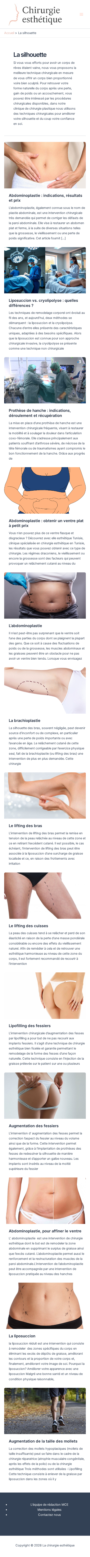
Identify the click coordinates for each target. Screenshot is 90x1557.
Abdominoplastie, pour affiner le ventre (45, 1231)
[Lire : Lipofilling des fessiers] (45, 995)
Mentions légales (49, 1510)
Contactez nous (49, 1515)
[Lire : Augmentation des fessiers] (45, 1095)
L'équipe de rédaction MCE (49, 1505)
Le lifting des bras (25, 825)
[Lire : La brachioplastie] (45, 690)
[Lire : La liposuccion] (45, 1306)
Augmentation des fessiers (34, 1125)
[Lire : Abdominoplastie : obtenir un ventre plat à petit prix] (45, 490)
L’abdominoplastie (25, 625)
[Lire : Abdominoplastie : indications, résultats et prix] (45, 165)
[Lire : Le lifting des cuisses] (45, 895)
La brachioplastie (24, 720)
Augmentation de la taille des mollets (43, 1441)
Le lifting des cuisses (28, 925)
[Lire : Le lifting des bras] (45, 795)
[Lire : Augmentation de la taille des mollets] (45, 1411)
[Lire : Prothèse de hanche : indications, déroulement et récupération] (45, 380)
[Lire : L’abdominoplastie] (45, 595)
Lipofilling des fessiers (30, 1025)
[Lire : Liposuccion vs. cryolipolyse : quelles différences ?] (45, 270)
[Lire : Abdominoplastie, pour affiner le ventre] (45, 1200)
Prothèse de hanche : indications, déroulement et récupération (40, 413)
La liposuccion (22, 1336)
